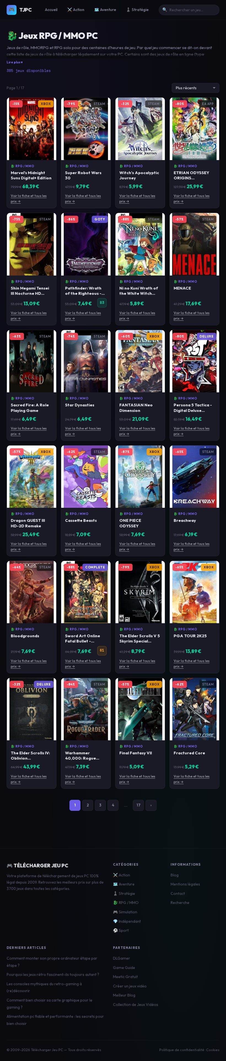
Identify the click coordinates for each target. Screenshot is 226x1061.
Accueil (51, 9)
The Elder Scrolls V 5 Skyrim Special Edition (139, 641)
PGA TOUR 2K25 (190, 635)
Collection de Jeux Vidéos (135, 1004)
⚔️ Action (75, 9)
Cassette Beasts (81, 520)
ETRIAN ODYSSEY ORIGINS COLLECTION (191, 178)
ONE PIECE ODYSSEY (130, 523)
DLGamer (121, 958)
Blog (175, 875)
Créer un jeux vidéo (130, 986)
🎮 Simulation (125, 911)
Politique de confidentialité (181, 1049)
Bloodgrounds (25, 635)
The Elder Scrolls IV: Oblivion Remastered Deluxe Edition (30, 760)
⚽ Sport (121, 930)
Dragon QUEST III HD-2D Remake (28, 523)
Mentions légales (185, 884)
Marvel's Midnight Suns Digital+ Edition (31, 175)
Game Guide (124, 967)
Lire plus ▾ (15, 62)
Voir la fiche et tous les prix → (29, 198)
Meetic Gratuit (125, 976)
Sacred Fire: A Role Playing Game (30, 407)
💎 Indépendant (127, 921)
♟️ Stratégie (137, 9)
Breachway (185, 520)
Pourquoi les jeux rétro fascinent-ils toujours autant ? (53, 974)
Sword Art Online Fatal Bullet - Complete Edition (82, 641)
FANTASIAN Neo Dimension (136, 407)
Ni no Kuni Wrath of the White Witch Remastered (138, 293)
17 (138, 805)
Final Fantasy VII (135, 752)
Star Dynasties (79, 404)
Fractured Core (189, 752)
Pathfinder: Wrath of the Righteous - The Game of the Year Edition (83, 295)
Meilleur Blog (124, 995)
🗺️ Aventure (105, 9)
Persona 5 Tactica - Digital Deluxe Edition (193, 410)
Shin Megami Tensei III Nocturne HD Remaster (30, 293)
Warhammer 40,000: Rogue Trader (80, 758)
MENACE (182, 288)
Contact (178, 893)
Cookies (212, 1049)
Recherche (180, 902)
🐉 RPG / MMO (22, 166)
